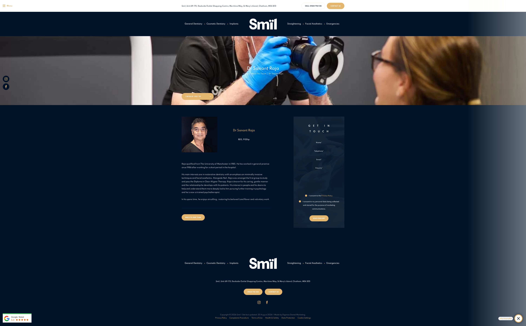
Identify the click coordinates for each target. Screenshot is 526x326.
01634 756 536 (313, 6)
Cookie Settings (304, 318)
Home (246, 74)
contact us (273, 292)
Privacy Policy (221, 318)
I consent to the (320, 196)
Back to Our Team (193, 217)
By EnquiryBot (506, 318)
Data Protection (288, 318)
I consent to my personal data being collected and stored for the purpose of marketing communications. (320, 205)
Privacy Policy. (327, 196)
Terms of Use (256, 318)
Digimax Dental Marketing (293, 315)
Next (338, 92)
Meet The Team (258, 74)
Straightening (294, 24)
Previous (331, 92)
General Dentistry (193, 24)
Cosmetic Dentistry (216, 24)
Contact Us (336, 6)
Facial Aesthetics (313, 24)
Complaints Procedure (239, 318)
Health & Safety (272, 318)
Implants (234, 24)
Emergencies (332, 24)
